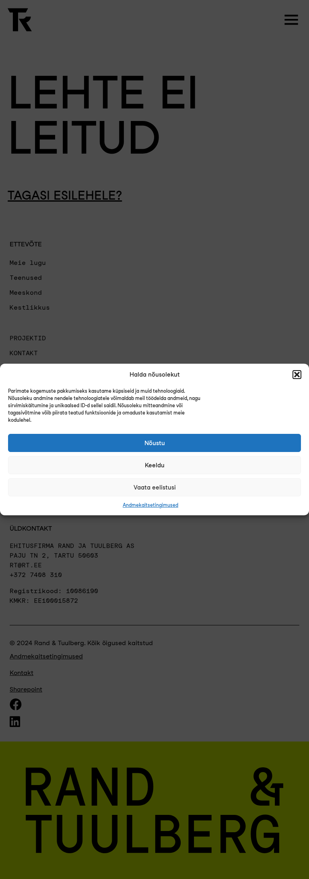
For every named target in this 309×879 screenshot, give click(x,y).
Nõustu (154, 443)
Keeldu (155, 465)
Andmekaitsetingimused (150, 505)
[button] (297, 375)
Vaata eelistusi (155, 487)
